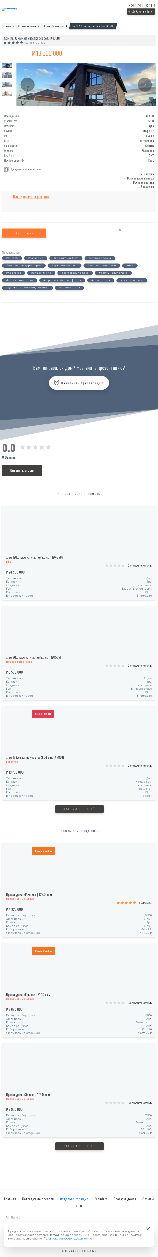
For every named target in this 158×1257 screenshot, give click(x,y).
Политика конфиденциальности (67, 1238)
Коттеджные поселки (38, 1198)
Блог (79, 1205)
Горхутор (12, 761)
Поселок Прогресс (19, 661)
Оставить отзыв (35, 43)
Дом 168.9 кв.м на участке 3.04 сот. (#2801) (35, 757)
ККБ (9, 561)
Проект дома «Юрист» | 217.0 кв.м (28, 994)
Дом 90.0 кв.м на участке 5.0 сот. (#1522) (33, 657)
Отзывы (148, 1198)
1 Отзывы (145, 902)
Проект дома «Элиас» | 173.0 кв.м (28, 1094)
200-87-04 (141, 5)
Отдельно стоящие (74, 1198)
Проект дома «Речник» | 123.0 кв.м (29, 894)
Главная (10, 1198)
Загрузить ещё (79, 809)
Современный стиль (20, 898)
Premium (100, 1198)
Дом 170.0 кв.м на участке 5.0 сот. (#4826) (34, 557)
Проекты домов (125, 1198)
